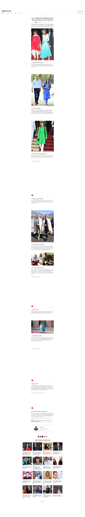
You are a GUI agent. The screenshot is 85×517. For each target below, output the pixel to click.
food (8, 13)
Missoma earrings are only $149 (46, 249)
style (5, 13)
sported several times (48, 112)
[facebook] (40, 436)
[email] (1, 16)
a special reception (37, 201)
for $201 (38, 249)
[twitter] (42, 436)
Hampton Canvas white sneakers (38, 312)
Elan (38, 387)
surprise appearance (45, 269)
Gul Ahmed (44, 387)
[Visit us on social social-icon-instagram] (81, 11)
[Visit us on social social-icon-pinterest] (78, 11)
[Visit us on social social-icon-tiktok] (77, 11)
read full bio (40, 430)
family (12, 13)
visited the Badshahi (43, 338)
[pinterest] (1, 8)
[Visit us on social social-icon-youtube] (82, 11)
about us (20, 13)
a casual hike (51, 246)
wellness (15, 13)
